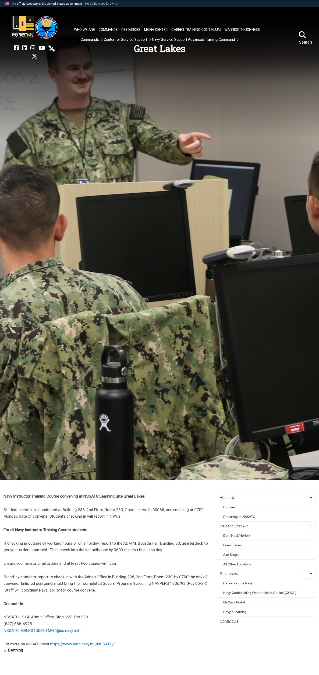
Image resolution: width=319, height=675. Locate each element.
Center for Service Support (126, 39)
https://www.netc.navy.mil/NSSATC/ (82, 644)
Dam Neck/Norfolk (236, 535)
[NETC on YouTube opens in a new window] (42, 48)
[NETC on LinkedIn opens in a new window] (24, 48)
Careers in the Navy (238, 583)
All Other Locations (237, 564)
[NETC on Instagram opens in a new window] (32, 48)
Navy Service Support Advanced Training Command (194, 39)
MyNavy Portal (234, 602)
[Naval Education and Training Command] (34, 27)
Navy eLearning (235, 612)
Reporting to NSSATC (239, 517)
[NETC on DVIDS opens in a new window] (51, 48)
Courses (229, 507)
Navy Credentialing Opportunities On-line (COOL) (259, 593)
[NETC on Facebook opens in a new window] (16, 48)
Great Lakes (232, 545)
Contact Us (229, 621)
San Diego (231, 555)
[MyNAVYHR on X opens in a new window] (34, 56)
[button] (102, 3)
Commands (90, 39)
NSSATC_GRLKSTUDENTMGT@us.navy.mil (41, 630)
